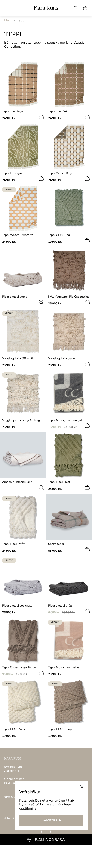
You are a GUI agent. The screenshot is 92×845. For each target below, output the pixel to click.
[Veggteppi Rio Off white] (23, 332)
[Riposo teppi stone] (23, 270)
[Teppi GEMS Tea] (69, 208)
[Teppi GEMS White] (23, 702)
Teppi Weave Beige (60, 173)
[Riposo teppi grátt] (69, 579)
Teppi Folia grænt (13, 173)
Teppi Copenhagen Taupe (19, 667)
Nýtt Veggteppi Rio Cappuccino (68, 296)
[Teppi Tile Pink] (69, 84)
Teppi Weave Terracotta (17, 235)
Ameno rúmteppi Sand (17, 482)
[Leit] (75, 8)
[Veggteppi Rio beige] (69, 332)
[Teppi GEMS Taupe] (69, 702)
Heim (8, 20)
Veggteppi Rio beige (61, 358)
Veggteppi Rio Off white (18, 358)
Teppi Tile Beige (12, 111)
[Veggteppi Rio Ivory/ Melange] (23, 393)
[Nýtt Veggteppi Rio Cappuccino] (69, 270)
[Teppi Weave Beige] (69, 146)
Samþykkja (51, 820)
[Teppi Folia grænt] (23, 146)
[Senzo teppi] (69, 517)
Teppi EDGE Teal (59, 482)
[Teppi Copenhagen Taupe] (23, 641)
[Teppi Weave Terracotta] (23, 208)
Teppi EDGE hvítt (13, 544)
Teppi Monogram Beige (63, 667)
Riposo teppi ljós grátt (17, 605)
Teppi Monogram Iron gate (65, 420)
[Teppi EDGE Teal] (69, 455)
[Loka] (82, 786)
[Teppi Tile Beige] (23, 84)
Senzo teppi (56, 544)
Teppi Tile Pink (57, 111)
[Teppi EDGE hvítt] (23, 517)
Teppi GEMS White (14, 729)
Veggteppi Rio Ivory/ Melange (21, 420)
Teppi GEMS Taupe (60, 729)
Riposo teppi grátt (60, 605)
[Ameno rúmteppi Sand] (23, 455)
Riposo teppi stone (14, 296)
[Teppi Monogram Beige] (69, 641)
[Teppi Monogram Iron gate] (69, 393)
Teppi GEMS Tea (59, 235)
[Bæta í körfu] (41, 117)
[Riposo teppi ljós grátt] (23, 579)
